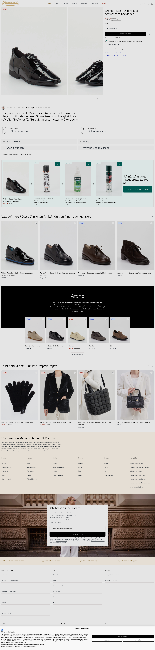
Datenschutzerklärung (29, 646)
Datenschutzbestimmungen (82, 628)
